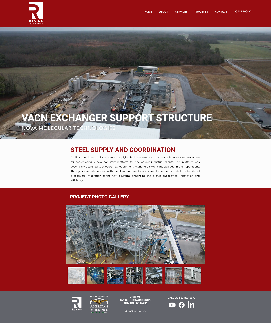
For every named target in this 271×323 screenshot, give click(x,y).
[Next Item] (199, 234)
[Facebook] (182, 305)
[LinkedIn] (191, 305)
